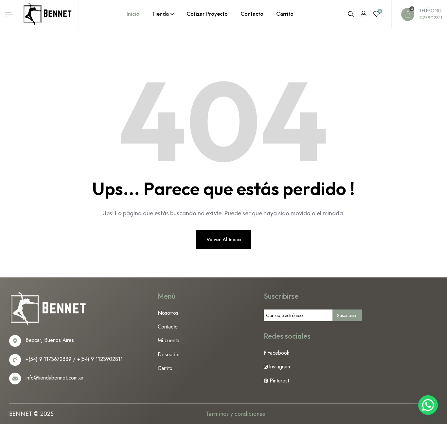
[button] (428, 405)
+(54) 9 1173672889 (48, 359)
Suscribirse (347, 315)
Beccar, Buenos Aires (50, 340)
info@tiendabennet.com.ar (54, 377)
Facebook (278, 353)
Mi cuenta (168, 340)
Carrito (285, 14)
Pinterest (279, 380)
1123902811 (430, 18)
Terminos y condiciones (235, 414)
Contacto (252, 14)
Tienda (160, 14)
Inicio (133, 14)
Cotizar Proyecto (207, 14)
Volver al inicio (223, 239)
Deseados (169, 354)
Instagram (279, 366)
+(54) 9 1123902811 (100, 359)
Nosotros (168, 313)
